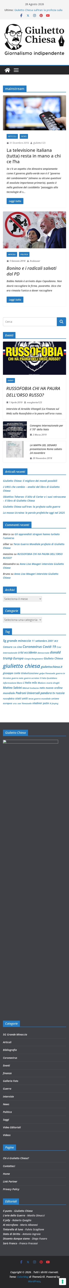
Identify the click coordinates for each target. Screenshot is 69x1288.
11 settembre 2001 (43, 641)
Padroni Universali (28, 693)
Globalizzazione (30, 673)
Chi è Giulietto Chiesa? (16, 1158)
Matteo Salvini (12, 688)
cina (19, 647)
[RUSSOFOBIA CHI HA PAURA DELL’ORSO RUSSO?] (34, 358)
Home (6, 1173)
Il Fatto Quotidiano (48, 678)
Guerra (7, 1088)
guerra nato (17, 678)
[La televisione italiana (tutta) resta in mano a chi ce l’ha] (34, 112)
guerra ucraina (31, 678)
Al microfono (10, 1225)
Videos (6, 1135)
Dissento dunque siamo (16, 1238)
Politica (24, 254)
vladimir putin (40, 703)
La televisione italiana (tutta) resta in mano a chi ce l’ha (34, 155)
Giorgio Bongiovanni (33, 658)
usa (19, 703)
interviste (8, 1096)
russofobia (9, 698)
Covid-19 (49, 646)
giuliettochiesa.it (51, 667)
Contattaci (9, 1166)
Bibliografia (10, 1050)
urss (15, 703)
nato (42, 688)
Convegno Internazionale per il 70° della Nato (46, 427)
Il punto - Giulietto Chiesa (18, 1211)
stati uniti (21, 698)
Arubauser (35, 260)
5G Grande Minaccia (15, 1034)
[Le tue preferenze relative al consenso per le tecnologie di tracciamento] (62, 1281)
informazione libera (12, 682)
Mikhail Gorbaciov (30, 688)
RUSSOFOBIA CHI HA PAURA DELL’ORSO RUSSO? (33, 391)
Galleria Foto (10, 1081)
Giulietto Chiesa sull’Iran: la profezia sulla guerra (31, 506)
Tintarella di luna (13, 1229)
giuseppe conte (11, 673)
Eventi (10, 380)
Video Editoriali (12, 1127)
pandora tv (47, 693)
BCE (56, 641)
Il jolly (6, 1220)
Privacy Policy (11, 1189)
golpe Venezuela (47, 673)
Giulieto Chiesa (53, 658)
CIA (14, 647)
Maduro (42, 682)
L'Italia (27, 682)
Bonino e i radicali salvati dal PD (31, 271)
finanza (7, 1073)
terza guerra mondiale (40, 698)
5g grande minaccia (17, 640)
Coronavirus (32, 646)
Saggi (6, 1119)
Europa (18, 658)
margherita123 (34, 402)
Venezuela (27, 703)
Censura (7, 647)
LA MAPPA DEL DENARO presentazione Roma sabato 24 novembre (46, 449)
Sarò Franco (10, 1243)
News (23, 136)
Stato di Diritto (11, 1234)
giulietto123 (39, 142)
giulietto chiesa (21, 666)
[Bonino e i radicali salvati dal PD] (34, 229)
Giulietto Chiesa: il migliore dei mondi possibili (30, 480)
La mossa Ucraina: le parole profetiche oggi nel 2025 (34, 512)
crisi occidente (27, 652)
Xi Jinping (54, 703)
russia (60, 693)
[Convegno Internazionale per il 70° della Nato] (15, 430)
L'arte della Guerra (14, 1215)
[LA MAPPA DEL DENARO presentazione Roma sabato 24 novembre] (15, 451)
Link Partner (10, 1181)
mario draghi (52, 682)
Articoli (12, 136)
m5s (34, 682)
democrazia (43, 652)
